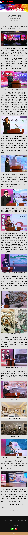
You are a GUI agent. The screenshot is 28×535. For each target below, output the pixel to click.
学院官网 (17, 523)
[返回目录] (14, 511)
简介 (6, 520)
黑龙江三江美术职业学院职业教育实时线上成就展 (7, 2)
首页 (2, 520)
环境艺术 (10, 520)
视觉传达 (15, 520)
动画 (25, 520)
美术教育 (12, 523)
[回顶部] (14, 533)
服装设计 (21, 520)
